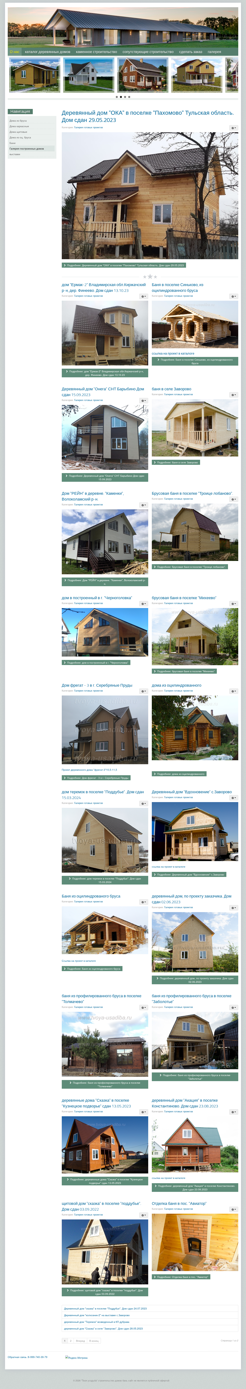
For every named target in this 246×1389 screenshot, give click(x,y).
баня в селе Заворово (171, 389)
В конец (94, 1340)
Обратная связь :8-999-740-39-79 (27, 1357)
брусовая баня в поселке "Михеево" (184, 597)
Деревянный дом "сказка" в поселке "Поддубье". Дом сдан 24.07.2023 (105, 1308)
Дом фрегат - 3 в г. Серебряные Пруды (97, 685)
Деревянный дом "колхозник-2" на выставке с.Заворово (97, 1315)
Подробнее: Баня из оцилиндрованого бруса (93, 968)
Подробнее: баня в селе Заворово (177, 462)
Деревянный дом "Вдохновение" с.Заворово (192, 792)
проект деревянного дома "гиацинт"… (197, 63)
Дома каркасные (19, 126)
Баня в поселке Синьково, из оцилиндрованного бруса (177, 287)
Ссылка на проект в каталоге (79, 960)
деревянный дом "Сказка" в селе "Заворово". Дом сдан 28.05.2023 (103, 1328)
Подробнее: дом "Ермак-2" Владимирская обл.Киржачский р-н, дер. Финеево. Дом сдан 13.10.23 (106, 373)
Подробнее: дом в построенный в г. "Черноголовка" (97, 662)
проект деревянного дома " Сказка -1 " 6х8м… (89, 63)
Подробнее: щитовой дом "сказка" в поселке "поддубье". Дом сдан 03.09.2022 (106, 1292)
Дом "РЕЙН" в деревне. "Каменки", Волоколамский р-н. (93, 496)
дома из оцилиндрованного (176, 685)
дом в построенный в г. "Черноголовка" (97, 597)
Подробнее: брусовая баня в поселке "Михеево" (185, 671)
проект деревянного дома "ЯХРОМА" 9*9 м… (143, 63)
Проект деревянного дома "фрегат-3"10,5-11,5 (89, 769)
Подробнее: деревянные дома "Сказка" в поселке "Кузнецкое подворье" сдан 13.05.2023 (106, 1181)
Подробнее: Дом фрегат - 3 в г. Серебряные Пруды (97, 778)
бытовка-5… (35, 61)
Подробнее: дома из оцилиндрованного (180, 774)
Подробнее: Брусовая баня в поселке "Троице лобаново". (191, 567)
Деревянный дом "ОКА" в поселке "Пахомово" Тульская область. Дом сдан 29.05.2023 (148, 116)
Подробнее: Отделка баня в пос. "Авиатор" (182, 1277)
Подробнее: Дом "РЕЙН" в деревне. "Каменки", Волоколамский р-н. (106, 581)
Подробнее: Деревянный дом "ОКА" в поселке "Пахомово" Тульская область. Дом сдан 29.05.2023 (125, 265)
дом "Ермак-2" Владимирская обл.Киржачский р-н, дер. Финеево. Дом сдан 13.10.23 (104, 287)
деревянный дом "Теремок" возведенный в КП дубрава (96, 1322)
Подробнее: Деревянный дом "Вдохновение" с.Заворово (190, 874)
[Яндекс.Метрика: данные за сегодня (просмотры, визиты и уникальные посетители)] (76, 1357)
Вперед (80, 1340)
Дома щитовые (18, 131)
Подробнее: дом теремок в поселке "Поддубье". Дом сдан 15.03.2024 (106, 880)
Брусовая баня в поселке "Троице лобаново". (192, 493)
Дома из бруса (18, 120)
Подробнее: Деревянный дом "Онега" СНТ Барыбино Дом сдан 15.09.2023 (106, 477)
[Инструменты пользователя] (233, 128)
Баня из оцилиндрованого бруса (91, 896)
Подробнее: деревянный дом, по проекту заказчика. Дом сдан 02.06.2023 (196, 980)
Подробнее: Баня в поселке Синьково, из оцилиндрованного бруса (196, 361)
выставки (15, 154)
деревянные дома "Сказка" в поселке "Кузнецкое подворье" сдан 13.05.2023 (96, 1103)
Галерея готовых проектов (88, 127)
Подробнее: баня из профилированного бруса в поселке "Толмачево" (106, 1084)
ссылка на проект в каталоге (173, 353)
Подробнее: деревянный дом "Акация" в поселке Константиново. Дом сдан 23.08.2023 (196, 1187)
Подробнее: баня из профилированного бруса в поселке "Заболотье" (196, 1076)
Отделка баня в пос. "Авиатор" (179, 1203)
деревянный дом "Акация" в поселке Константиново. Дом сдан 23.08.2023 (185, 1103)
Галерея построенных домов (27, 148)
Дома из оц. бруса (20, 137)
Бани (12, 143)
